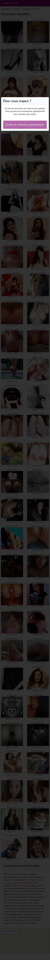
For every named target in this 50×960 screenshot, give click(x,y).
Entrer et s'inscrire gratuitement (25, 124)
